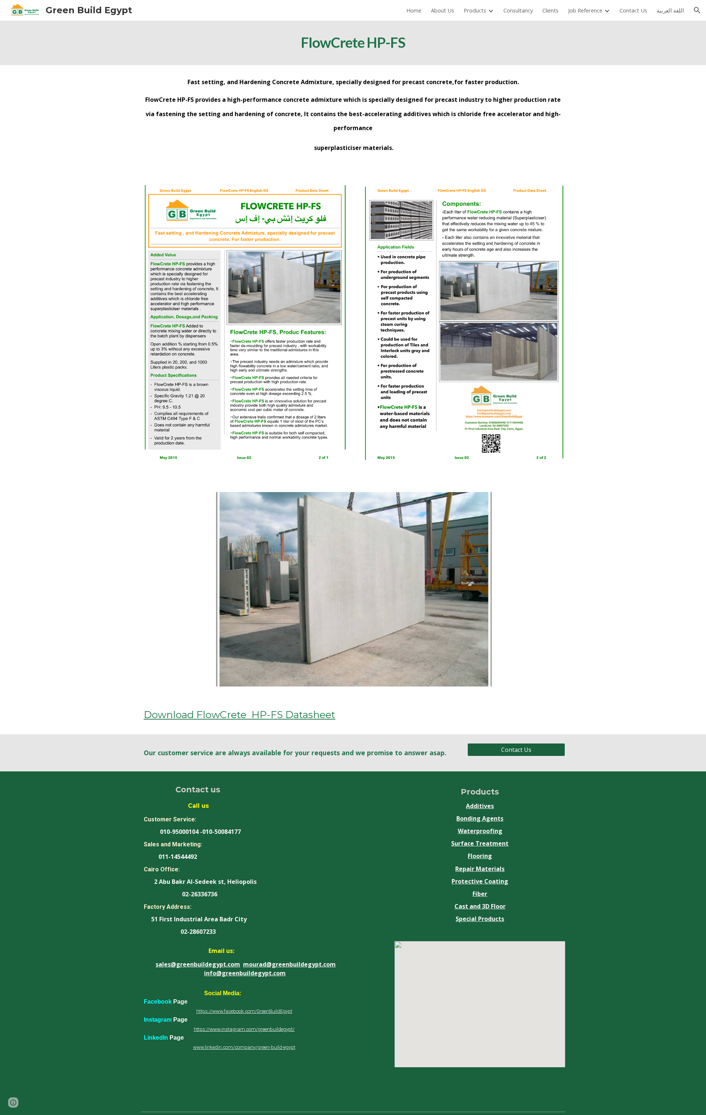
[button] (697, 10)
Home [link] (413, 10)
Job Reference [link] (585, 10)
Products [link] (475, 10)
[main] (353, 42)
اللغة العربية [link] (670, 10)
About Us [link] (442, 10)
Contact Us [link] (633, 10)
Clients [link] (550, 10)
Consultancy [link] (518, 10)
